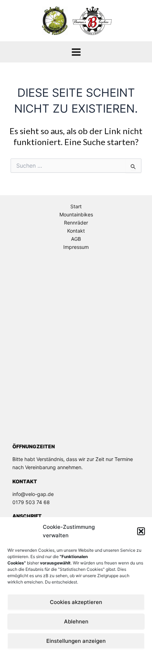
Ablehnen (76, 621)
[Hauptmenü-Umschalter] (76, 52)
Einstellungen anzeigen (76, 641)
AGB (76, 239)
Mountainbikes (76, 214)
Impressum (76, 247)
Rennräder (76, 223)
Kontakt (76, 231)
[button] (141, 531)
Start (76, 206)
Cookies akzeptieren (76, 602)
